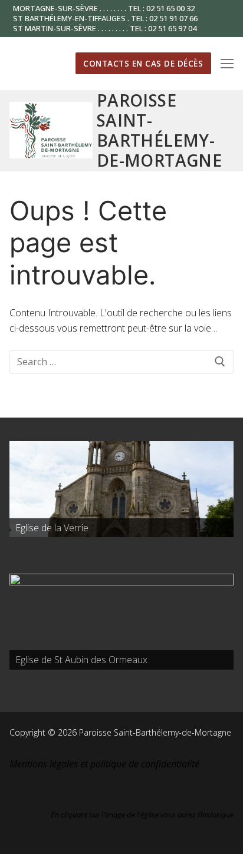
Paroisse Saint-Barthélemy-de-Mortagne (159, 130)
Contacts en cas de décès (143, 63)
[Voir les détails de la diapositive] (121, 489)
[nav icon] (227, 63)
